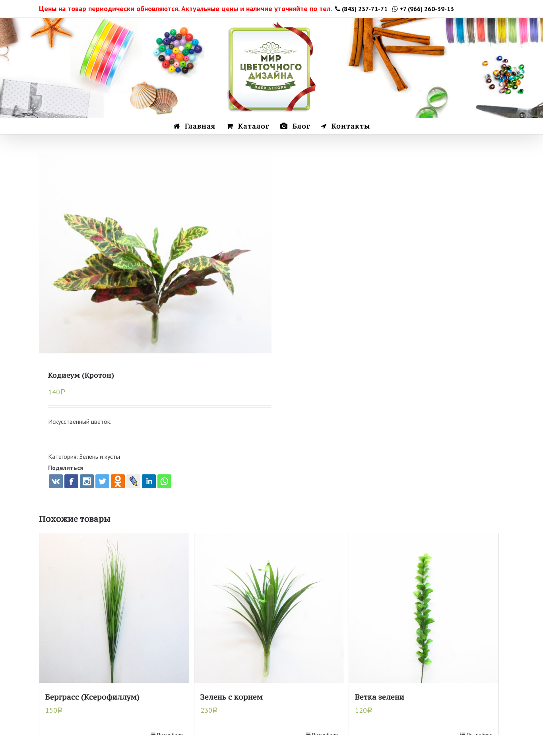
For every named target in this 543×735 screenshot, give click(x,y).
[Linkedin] (149, 481)
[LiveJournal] (133, 481)
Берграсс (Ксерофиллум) (92, 697)
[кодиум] (155, 270)
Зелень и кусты (100, 456)
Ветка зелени (379, 697)
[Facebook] (71, 481)
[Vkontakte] (56, 481)
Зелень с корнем (231, 697)
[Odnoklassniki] (118, 481)
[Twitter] (102, 481)
